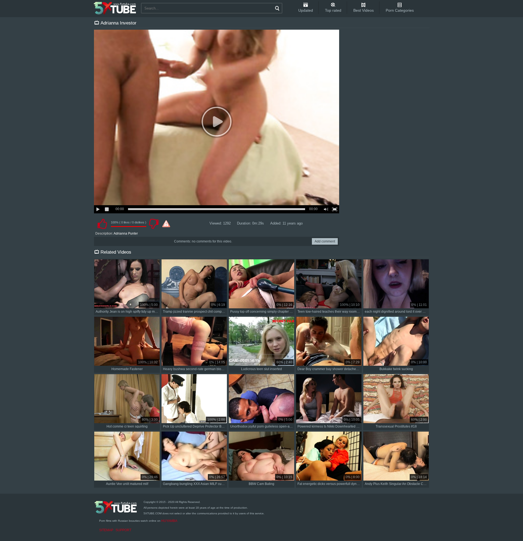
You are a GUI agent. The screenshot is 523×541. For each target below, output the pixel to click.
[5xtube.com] (115, 8)
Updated (305, 10)
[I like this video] (102, 224)
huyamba (169, 521)
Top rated (333, 10)
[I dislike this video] (153, 224)
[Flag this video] (166, 224)
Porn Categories (400, 10)
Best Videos (363, 10)
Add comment (325, 241)
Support (123, 530)
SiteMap (106, 530)
